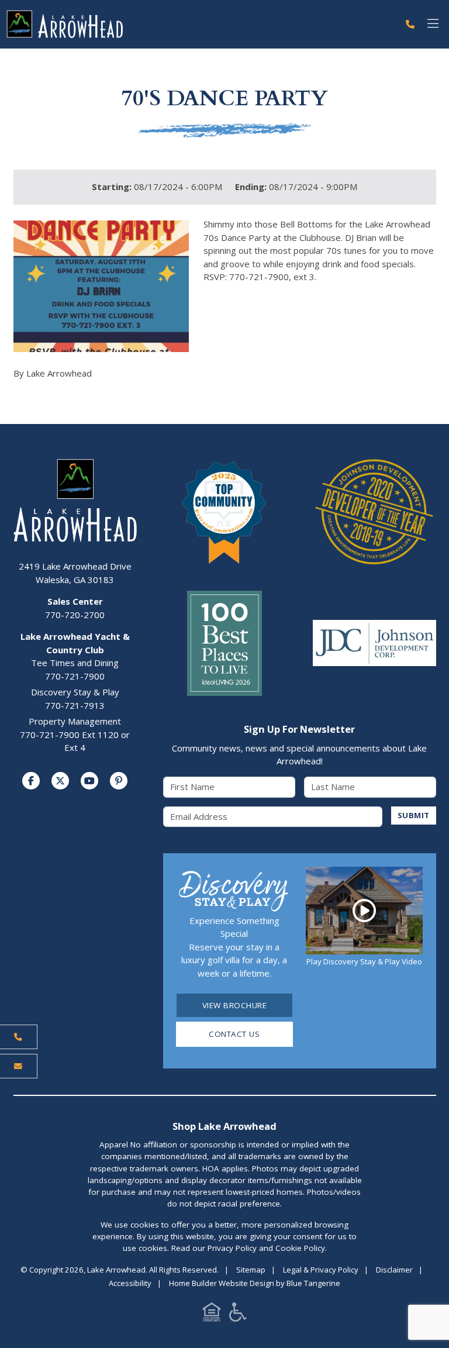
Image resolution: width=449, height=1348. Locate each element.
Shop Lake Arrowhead (224, 1126)
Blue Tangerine (313, 1283)
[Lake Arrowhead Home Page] (199, 24)
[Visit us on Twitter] (60, 781)
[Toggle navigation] (433, 24)
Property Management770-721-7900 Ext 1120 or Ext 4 (75, 734)
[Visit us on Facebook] (31, 781)
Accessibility (130, 1283)
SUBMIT (414, 815)
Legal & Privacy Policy (320, 1269)
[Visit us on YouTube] (89, 781)
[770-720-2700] (410, 24)
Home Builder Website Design (221, 1283)
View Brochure (234, 1005)
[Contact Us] (18, 1066)
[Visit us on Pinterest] (118, 781)
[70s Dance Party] (101, 286)
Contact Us (234, 1034)
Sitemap (250, 1269)
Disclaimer (394, 1269)
